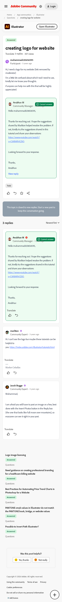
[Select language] (40, 6)
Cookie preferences (14, 587)
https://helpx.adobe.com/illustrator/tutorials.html (32, 347)
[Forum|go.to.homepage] (24, 6)
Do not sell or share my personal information (25, 592)
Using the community (16, 582)
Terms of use (32, 582)
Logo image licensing (15, 454)
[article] (31, 276)
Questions (11, 17)
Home (9, 14)
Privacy (43, 582)
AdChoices (14, 598)
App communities (24, 14)
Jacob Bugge (16, 385)
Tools (9, 185)
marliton (14, 330)
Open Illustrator (47, 26)
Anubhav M (18, 102)
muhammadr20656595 (21, 59)
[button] (6, 7)
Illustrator (40, 14)
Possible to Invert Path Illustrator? (22, 526)
